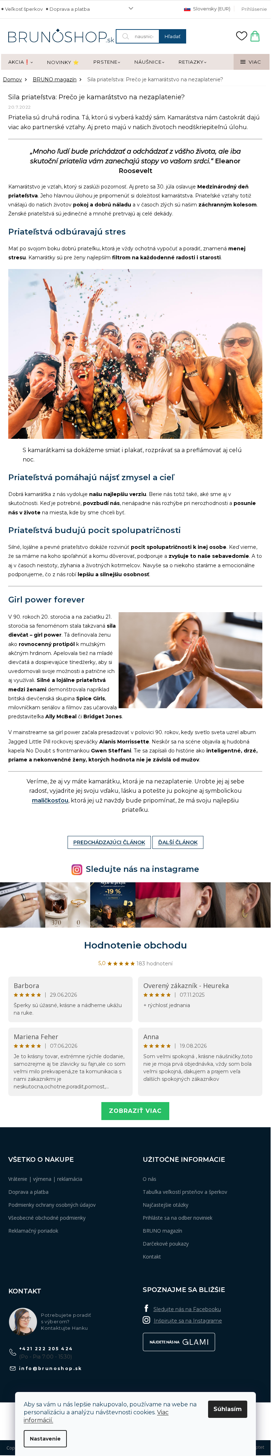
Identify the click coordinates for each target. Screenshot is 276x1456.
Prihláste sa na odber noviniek (177, 1217)
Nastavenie (45, 1438)
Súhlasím (227, 1409)
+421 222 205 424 (46, 1348)
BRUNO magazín (162, 1230)
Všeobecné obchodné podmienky (47, 1217)
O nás (149, 1178)
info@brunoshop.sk (50, 1368)
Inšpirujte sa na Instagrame (188, 1321)
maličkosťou (50, 800)
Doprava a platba (70, 9)
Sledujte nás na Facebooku (187, 1309)
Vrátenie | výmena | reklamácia (45, 1178)
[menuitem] (20, 62)
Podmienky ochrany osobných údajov (52, 1204)
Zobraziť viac (135, 1110)
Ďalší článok (178, 842)
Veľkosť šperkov (24, 9)
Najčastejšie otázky (165, 1204)
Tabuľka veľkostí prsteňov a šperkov (185, 1191)
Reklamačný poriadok (33, 1230)
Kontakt (152, 1256)
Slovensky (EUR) (211, 9)
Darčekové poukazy (166, 1243)
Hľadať (172, 36)
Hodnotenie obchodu (135, 945)
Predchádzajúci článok (109, 842)
